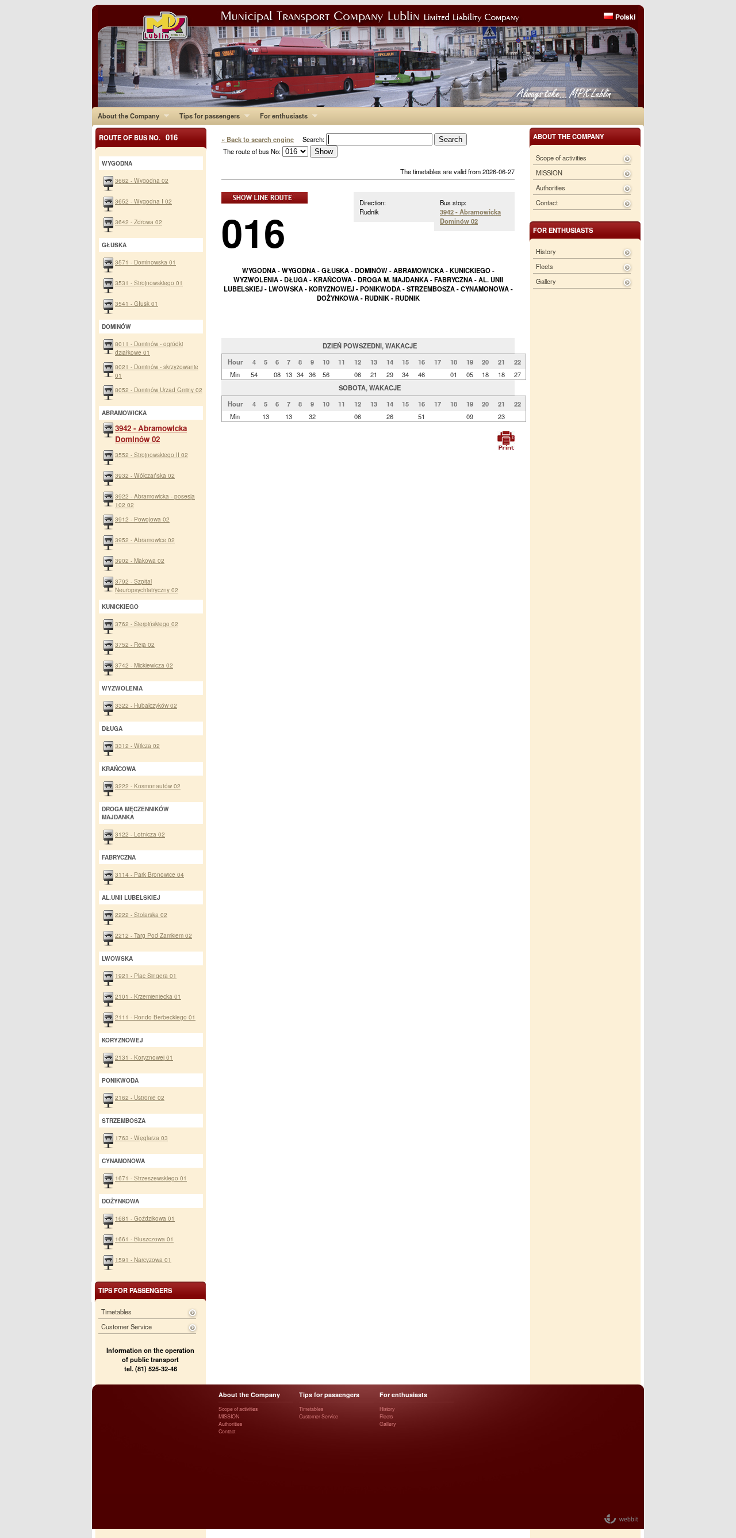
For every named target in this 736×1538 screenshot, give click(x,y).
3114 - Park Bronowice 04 (149, 874)
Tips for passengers (207, 115)
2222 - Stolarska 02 (141, 914)
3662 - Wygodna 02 (141, 180)
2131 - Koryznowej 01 (144, 1057)
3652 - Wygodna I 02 (143, 201)
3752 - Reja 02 (135, 644)
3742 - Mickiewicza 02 (144, 665)
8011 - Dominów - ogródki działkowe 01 (149, 347)
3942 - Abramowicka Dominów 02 (470, 216)
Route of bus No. (138, 137)
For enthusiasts (281, 115)
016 (253, 232)
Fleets (544, 266)
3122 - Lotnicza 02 (140, 834)
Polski (625, 16)
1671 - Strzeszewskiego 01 (151, 1177)
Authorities (550, 187)
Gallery (546, 281)
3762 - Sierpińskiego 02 (146, 623)
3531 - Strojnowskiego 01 (149, 282)
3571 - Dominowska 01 (145, 262)
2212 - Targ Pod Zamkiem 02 (153, 935)
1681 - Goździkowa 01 (145, 1218)
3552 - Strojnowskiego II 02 (151, 454)
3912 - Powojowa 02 (142, 519)
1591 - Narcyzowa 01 (143, 1259)
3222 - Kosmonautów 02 (148, 785)
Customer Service (126, 1326)
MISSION (549, 172)
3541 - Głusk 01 (136, 303)
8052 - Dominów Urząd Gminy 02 (158, 389)
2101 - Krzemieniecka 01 (148, 996)
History (546, 251)
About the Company (125, 115)
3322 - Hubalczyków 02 (146, 705)
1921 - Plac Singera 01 (146, 975)
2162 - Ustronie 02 (139, 1097)
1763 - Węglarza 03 (141, 1137)
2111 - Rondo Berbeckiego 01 (155, 1016)
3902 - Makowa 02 (139, 560)
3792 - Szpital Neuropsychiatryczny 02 (146, 585)
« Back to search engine (257, 139)
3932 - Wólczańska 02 (145, 475)
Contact (547, 202)
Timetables (116, 1311)
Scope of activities (561, 157)
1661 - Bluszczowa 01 (144, 1238)
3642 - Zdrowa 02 (138, 221)
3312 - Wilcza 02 (137, 745)
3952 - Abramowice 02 (145, 539)
